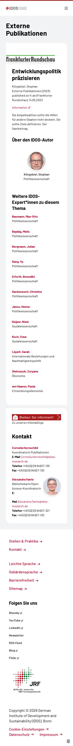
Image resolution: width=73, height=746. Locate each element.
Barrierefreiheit (22, 580)
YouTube (15, 620)
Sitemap (16, 588)
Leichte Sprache (23, 563)
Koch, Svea (19, 336)
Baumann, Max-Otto (25, 216)
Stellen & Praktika (24, 541)
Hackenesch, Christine (27, 291)
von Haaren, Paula (23, 386)
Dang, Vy (17, 261)
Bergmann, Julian (23, 246)
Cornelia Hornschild (25, 447)
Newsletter (16, 635)
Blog (12, 650)
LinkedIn (15, 627)
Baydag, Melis (21, 231)
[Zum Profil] (52, 486)
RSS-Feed (15, 643)
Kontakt (15, 549)
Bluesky (14, 612)
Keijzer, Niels (20, 321)
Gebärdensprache (24, 572)
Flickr (13, 658)
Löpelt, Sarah (21, 351)
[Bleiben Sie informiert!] (36, 417)
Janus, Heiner (21, 306)
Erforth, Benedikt (23, 276)
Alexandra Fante (23, 479)
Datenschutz (19, 734)
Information (19, 107)
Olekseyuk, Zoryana (25, 371)
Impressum (49, 734)
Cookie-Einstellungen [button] (26, 729)
